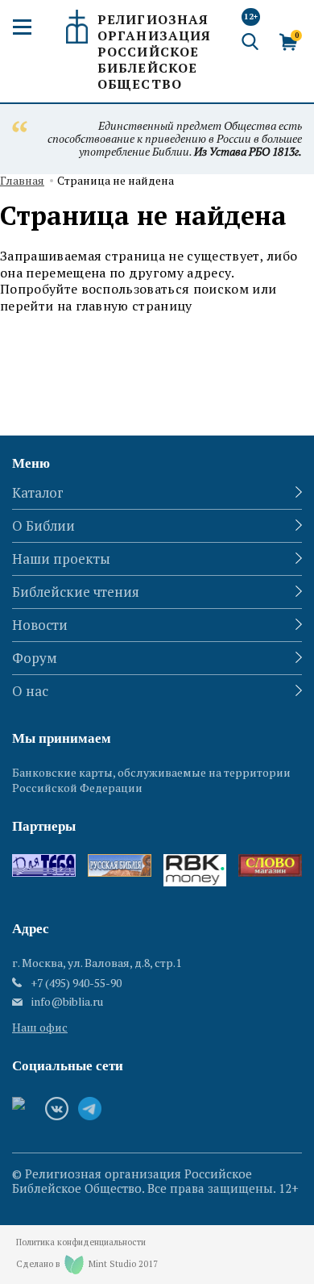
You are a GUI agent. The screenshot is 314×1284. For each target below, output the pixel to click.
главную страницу (134, 306)
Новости (40, 624)
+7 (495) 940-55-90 (76, 982)
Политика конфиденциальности (81, 1242)
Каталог (38, 492)
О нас (30, 691)
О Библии (43, 525)
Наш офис (40, 1027)
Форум (34, 657)
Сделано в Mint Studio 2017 (87, 1263)
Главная (22, 181)
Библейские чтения (75, 591)
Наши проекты (61, 558)
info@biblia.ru (67, 1001)
